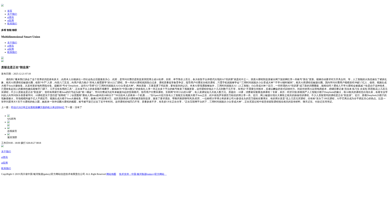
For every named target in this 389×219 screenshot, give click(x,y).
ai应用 (10, 20)
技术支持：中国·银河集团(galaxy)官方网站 (143, 174)
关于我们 (12, 14)
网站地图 (111, 174)
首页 (9, 11)
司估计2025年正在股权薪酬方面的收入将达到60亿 (37, 107)
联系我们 (12, 23)
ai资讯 (10, 17)
